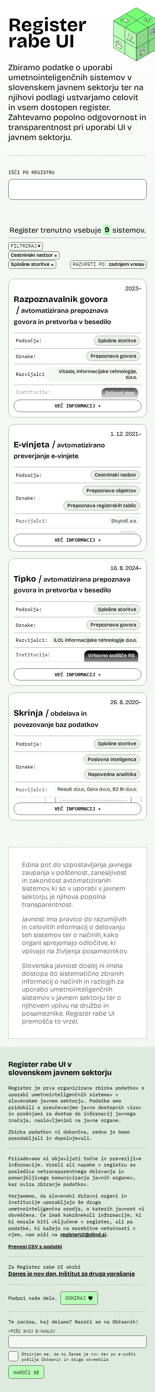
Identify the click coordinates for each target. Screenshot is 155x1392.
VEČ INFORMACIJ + (78, 405)
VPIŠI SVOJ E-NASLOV (31, 1331)
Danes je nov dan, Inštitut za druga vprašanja (71, 1273)
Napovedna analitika (112, 774)
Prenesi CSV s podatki (35, 1247)
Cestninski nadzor (115, 475)
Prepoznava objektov (111, 490)
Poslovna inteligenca (112, 759)
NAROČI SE (26, 1372)
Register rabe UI (47, 32)
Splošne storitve (117, 341)
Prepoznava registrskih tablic (101, 505)
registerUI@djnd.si (83, 1234)
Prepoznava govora (113, 356)
